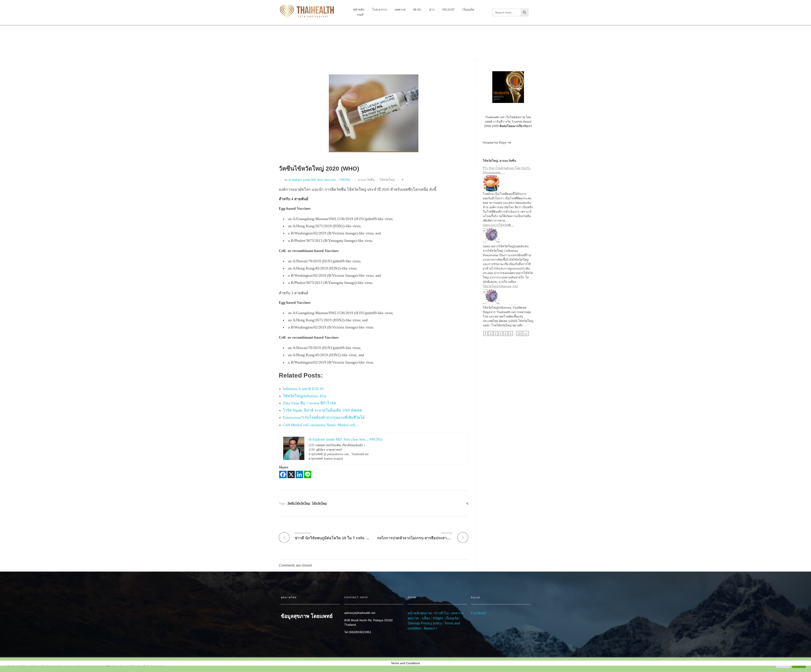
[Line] (307, 474)
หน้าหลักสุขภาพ (420, 613)
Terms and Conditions (405, 663)
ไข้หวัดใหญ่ (387, 179)
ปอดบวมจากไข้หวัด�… (498, 225)
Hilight (438, 618)
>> (526, 333)
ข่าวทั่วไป (440, 613)
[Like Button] (402, 179)
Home (284, 34)
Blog (297, 34)
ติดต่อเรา (430, 628)
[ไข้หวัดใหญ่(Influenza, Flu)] (508, 297)
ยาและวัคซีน (314, 34)
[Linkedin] (299, 474)
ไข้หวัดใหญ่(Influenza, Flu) (500, 286)
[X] (291, 474)
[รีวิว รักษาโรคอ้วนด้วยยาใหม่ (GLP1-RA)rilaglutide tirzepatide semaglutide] (508, 183)
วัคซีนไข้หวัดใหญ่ (298, 503)
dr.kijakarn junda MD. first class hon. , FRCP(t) (319, 179)
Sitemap (414, 623)
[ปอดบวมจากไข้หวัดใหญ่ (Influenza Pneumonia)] (508, 235)
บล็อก (426, 618)
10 (519, 333)
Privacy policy (431, 623)
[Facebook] (283, 474)
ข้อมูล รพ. (505, 142)
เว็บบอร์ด (452, 618)
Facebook (478, 613)
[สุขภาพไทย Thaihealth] (307, 12)
